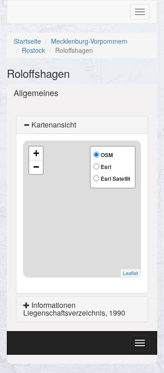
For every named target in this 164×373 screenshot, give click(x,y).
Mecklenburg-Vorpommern (89, 41)
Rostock (33, 50)
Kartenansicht (53, 124)
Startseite (27, 41)
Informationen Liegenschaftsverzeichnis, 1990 (74, 309)
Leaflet (130, 272)
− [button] (36, 167)
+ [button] (36, 153)
